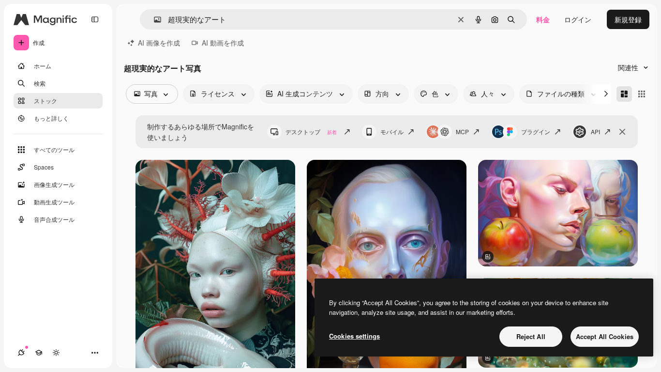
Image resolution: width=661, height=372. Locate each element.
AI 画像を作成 (159, 42)
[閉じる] (622, 132)
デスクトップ (311, 131)
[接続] (21, 352)
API (595, 131)
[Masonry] (624, 94)
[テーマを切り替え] (56, 352)
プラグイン (535, 131)
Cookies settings (354, 336)
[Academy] (38, 352)
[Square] (641, 94)
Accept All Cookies (604, 336)
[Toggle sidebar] (95, 19)
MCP (462, 131)
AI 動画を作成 (223, 42)
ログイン (577, 19)
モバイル (392, 131)
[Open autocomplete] (153, 19)
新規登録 (628, 19)
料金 (543, 19)
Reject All (530, 336)
